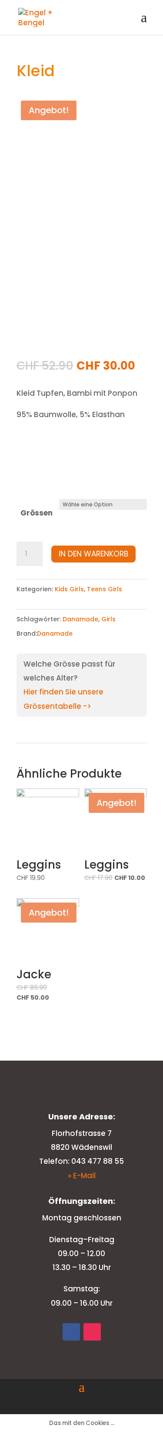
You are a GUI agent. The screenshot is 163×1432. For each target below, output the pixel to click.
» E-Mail (82, 1175)
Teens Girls (104, 589)
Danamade (80, 619)
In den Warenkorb (93, 554)
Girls (108, 619)
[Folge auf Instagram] (92, 1332)
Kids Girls (69, 589)
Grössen (36, 513)
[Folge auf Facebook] (71, 1332)
